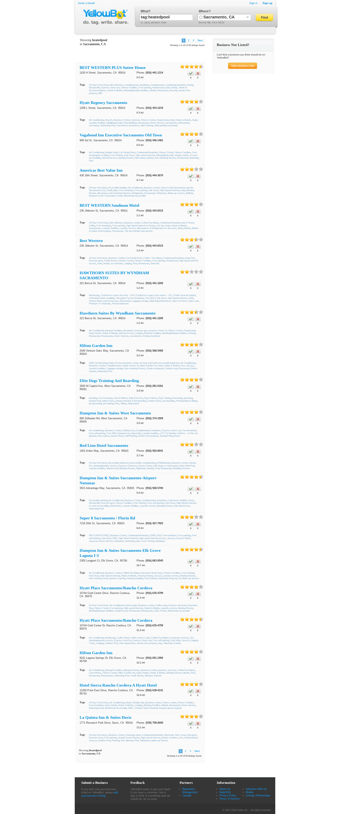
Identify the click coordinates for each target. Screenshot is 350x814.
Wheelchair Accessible (135, 196)
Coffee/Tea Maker (150, 222)
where (204, 11)
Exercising (177, 398)
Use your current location (200, 17)
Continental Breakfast (147, 152)
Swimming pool (132, 541)
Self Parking (131, 436)
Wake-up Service (159, 740)
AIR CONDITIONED (99, 535)
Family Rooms (111, 260)
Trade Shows (137, 675)
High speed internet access (152, 538)
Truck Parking (148, 541)
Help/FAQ (225, 792)
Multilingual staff (114, 123)
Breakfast (128, 330)
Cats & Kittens (121, 398)
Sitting (123, 403)
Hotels (174, 87)
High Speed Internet (128, 538)
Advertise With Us (256, 788)
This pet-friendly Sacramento (138, 231)
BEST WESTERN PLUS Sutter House (113, 67)
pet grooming (95, 403)
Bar (142, 702)
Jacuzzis (93, 541)
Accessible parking (98, 500)
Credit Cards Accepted (184, 295)
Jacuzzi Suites (183, 538)
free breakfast (137, 298)
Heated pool (158, 87)
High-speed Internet (145, 155)
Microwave (140, 158)
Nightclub (140, 468)
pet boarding (169, 401)
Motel (180, 228)
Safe (156, 611)
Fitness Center (148, 120)
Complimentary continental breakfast (168, 85)
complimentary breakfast (154, 500)
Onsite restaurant (155, 368)
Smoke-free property (148, 436)
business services (167, 670)
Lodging (128, 263)
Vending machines (151, 336)
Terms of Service (229, 798)
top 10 (178, 578)
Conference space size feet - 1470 (118, 295)
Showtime (119, 541)
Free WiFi (111, 433)
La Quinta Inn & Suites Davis (105, 717)
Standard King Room (170, 436)
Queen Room (117, 436)
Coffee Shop (123, 637)
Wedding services (181, 468)
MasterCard (112, 468)
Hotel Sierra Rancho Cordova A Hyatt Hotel (118, 685)
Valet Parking (146, 125)
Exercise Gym (96, 737)
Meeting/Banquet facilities (136, 90)
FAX (159, 535)
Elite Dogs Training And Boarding (109, 380)
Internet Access (109, 158)
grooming (188, 398)
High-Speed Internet (169, 190)
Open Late (193, 301)
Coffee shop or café (140, 637)
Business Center (122, 120)
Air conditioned (135, 187)
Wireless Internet (153, 675)
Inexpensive (95, 228)
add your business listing (99, 794)
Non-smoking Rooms (134, 368)
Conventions (95, 673)
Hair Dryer (129, 155)
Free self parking (97, 433)
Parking (192, 333)
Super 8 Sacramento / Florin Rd (107, 518)
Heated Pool (95, 401)
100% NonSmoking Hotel (101, 363)
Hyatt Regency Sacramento (103, 102)
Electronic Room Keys (152, 573)
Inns (183, 365)
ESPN (153, 535)
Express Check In (158, 330)
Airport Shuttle (133, 702)
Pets (117, 403)
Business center (152, 187)
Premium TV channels (100, 303)
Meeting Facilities (152, 333)
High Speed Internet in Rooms (141, 225)
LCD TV (164, 433)
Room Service (157, 123)
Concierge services (179, 637)
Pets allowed (127, 740)
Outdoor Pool (111, 643)
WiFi (100, 93)
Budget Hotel (111, 152)
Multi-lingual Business (160, 301)
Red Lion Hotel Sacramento (104, 445)
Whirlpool (160, 541)
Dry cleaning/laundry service (103, 465)
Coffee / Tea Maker (152, 258)
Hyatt (194, 120)
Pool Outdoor (151, 578)
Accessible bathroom (169, 363)
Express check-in (122, 640)
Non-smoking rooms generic (103, 578)
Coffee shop (161, 605)
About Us (224, 788)
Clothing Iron (128, 430)
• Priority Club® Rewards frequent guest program (158, 708)
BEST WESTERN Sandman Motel (109, 205)
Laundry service (148, 506)
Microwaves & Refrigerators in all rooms (156, 228)
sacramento (171, 123)
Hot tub (160, 225)
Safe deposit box (182, 506)
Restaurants (107, 336)
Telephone (161, 193)
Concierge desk (133, 735)
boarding (93, 398)
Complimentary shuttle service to (122, 365)
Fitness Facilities (129, 87)
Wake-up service (176, 193)
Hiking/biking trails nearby (168, 155)
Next (200, 40)
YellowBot (105, 17)
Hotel (167, 225)
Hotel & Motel (95, 301)
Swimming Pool (107, 125)
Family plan (112, 190)
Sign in (253, 3)
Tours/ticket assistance (127, 125)
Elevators (192, 735)
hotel (167, 87)
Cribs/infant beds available (102, 298)
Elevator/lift (94, 87)
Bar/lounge (94, 295)
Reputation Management (189, 790)
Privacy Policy (227, 795)
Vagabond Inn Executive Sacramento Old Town (121, 135)
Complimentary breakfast (136, 85)
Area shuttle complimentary (143, 463)
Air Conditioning (96, 120)
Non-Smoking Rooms (165, 158)
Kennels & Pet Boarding (134, 401)
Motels (153, 90)
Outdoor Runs (154, 401)
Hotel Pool (190, 465)
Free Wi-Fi (150, 298)
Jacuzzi (190, 365)
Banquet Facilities (113, 330)
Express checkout (178, 605)
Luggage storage (140, 301)
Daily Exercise (136, 398)
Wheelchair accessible (179, 611)
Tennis (163, 611)
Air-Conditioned (96, 330)
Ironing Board (190, 737)
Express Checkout (127, 465)
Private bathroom (120, 303)
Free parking (145, 87)
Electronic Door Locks (175, 735)
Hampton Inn (123, 433)
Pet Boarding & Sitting (186, 401)
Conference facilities (177, 500)
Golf (173, 640)
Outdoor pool (171, 368)
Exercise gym (95, 260)
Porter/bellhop (130, 123)
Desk (191, 500)
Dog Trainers (150, 398)
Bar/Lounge (131, 605)
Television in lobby (172, 643)
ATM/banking (163, 463)
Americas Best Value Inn (101, 170)
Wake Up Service (190, 578)
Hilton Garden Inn (96, 345)
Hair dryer (161, 298)
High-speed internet (133, 608)
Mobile (249, 792)
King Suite (136, 433)
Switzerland (133, 403)
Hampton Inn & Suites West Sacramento (115, 413)
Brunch (108, 120)
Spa (160, 643)
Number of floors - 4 (178, 433)
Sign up (267, 3)
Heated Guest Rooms (129, 737)
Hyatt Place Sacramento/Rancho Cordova (116, 588)
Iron (181, 737)
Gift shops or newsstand (166, 465)
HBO (114, 538)
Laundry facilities (97, 123)
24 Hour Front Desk (99, 85)
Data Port (190, 258)
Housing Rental (145, 575)
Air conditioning (96, 430)
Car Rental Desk (127, 152)
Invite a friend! (86, 3)
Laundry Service (128, 228)
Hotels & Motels (115, 90)
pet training (108, 403)
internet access (126, 333)
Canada (186, 795)
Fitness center (169, 702)
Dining (190, 85)
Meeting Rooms (126, 158)
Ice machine (117, 263)
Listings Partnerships (258, 795)
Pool (135, 263)
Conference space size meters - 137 (154, 295)
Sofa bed (154, 263)
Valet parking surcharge (166, 125)
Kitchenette (125, 301)
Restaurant (162, 90)
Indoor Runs (108, 401)
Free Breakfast (189, 430)
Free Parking (116, 155)
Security (173, 90)
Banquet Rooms (132, 670)
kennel (118, 401)
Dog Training (164, 398)
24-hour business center (127, 363)
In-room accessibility (99, 506)
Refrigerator (137, 193)
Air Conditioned (116, 500)
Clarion (192, 463)
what (144, 11)
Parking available (135, 578)
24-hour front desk (98, 187)
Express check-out (110, 87)
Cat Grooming (105, 398)
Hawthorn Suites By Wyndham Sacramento (118, 313)
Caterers (135, 120)
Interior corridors (169, 737)
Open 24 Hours (179, 301)
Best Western (116, 85)
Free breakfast (126, 190)
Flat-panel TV (122, 298)
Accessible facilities (117, 187)
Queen (106, 436)
